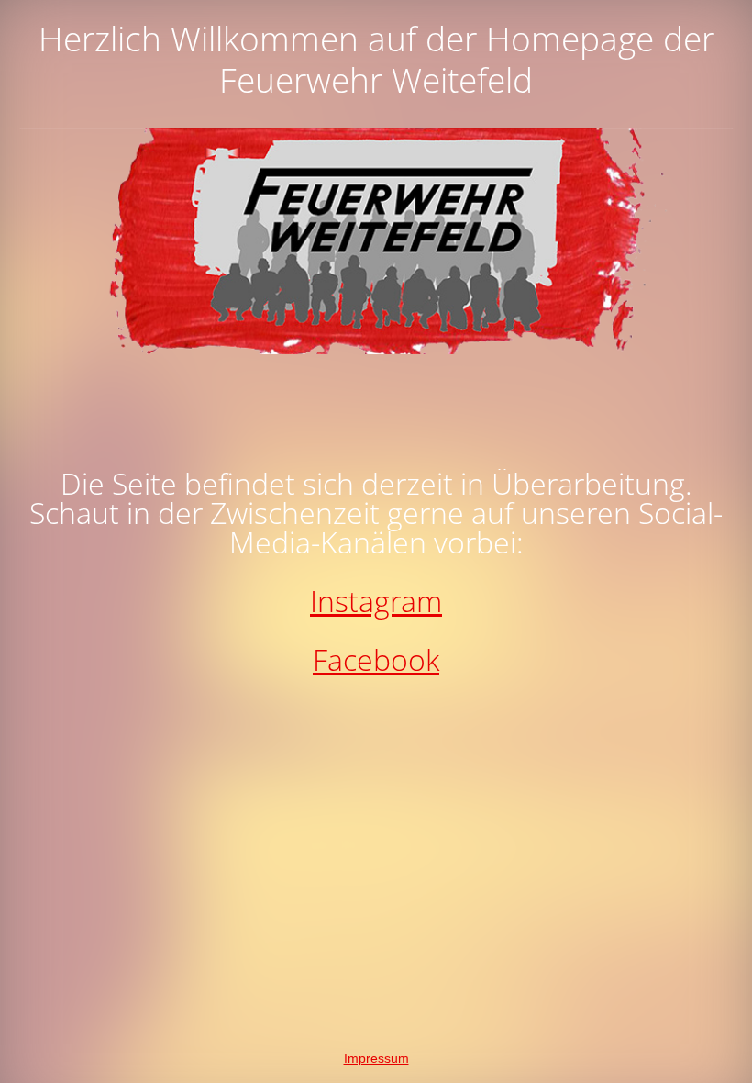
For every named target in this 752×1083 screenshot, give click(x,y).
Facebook (376, 659)
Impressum (376, 1058)
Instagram (376, 600)
